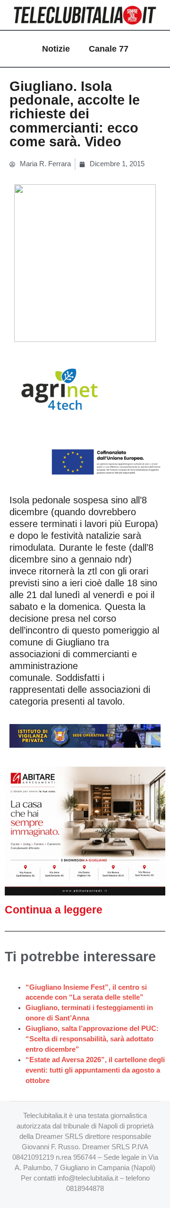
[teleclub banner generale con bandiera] (85, 415)
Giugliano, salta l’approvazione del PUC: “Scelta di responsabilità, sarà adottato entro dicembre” (92, 1039)
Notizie (56, 49)
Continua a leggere (53, 910)
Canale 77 (108, 49)
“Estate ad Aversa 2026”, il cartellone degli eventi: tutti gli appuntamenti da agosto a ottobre (95, 1070)
